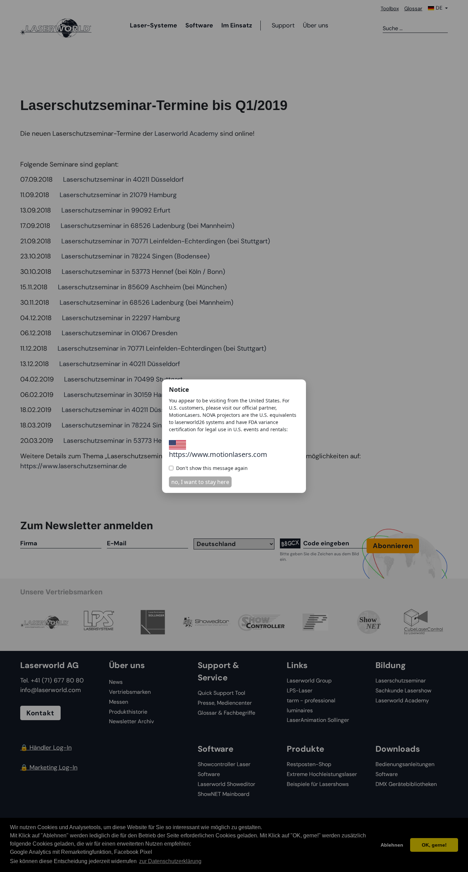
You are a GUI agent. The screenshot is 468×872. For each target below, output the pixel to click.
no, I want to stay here (200, 482)
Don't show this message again (212, 468)
